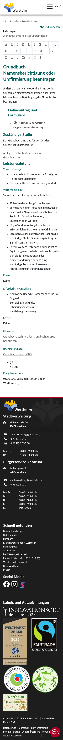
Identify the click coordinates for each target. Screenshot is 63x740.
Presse (6, 570)
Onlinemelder (10, 535)
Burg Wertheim (11, 566)
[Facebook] (6, 584)
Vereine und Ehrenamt (15, 562)
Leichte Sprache (11, 732)
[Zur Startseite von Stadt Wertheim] (15, 7)
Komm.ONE (9, 722)
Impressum (23, 728)
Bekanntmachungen (13, 531)
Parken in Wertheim (21, 558)
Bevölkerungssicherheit (15, 554)
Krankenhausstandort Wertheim (19, 543)
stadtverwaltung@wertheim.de (26, 434)
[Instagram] (14, 584)
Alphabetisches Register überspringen (25, 35)
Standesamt (9, 550)
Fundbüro (8, 539)
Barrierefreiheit (39, 728)
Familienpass (10, 547)
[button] (53, 7)
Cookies (18, 736)
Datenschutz (9, 728)
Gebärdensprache (31, 732)
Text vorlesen (52, 27)
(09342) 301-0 (18, 439)
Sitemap (7, 736)
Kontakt (46, 732)
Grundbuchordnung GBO (17, 354)
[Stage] (22, 585)
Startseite (14, 21)
